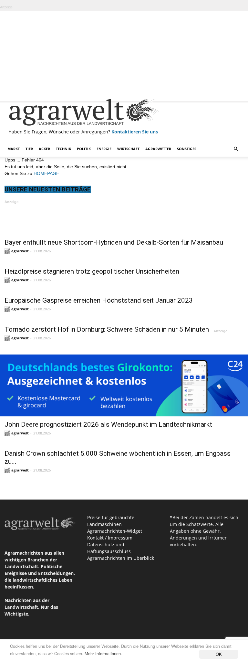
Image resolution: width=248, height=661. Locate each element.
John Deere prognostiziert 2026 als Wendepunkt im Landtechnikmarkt (108, 424)
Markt (13, 148)
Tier (29, 148)
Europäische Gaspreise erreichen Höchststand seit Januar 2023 (99, 300)
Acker (44, 148)
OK (219, 654)
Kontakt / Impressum (109, 538)
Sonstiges (186, 148)
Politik (84, 148)
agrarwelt (20, 250)
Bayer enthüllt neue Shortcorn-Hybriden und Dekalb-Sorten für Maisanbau (114, 242)
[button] (235, 149)
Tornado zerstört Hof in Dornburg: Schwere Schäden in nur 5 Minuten (107, 329)
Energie (104, 148)
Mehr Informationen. (103, 653)
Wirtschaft (128, 148)
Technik (63, 148)
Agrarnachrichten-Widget (114, 531)
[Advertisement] (124, 56)
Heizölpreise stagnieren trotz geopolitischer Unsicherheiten (92, 271)
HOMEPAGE (46, 173)
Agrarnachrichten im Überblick (120, 558)
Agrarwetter (158, 148)
